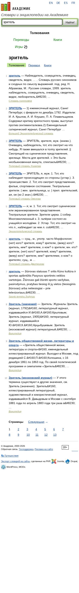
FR (73, 3)
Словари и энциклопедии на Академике (34, 15)
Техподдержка (26, 449)
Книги (57, 39)
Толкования (39, 33)
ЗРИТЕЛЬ (15, 108)
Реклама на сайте (44, 449)
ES (66, 3)
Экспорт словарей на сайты (15, 461)
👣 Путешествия (9, 455)
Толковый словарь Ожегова (25, 198)
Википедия (15, 333)
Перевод (34, 65)
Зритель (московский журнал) (30, 377)
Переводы (21, 39)
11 (36, 434)
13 (55, 434)
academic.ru (15, 6)
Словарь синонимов (20, 101)
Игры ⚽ (21, 47)
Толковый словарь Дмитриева (26, 264)
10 (28, 434)
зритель (14, 75)
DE (58, 3)
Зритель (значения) (23, 304)
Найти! (70, 22)
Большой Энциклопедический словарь (31, 133)
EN (51, 3)
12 (46, 434)
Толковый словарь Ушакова (25, 166)
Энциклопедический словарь (25, 231)
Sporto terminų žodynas (22, 296)
